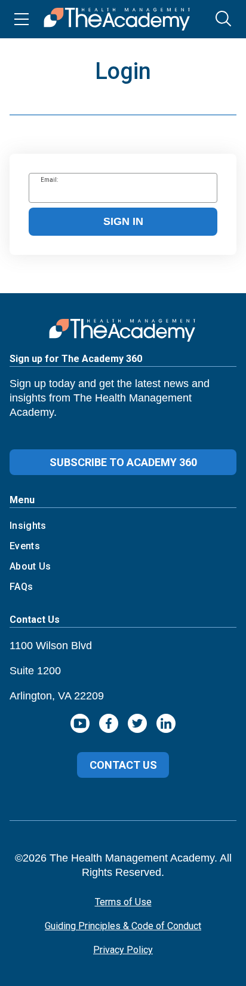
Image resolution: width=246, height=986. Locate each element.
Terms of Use (123, 902)
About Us (30, 566)
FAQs (21, 586)
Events (25, 546)
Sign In (123, 221)
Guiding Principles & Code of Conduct (123, 926)
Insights (28, 525)
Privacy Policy (123, 949)
